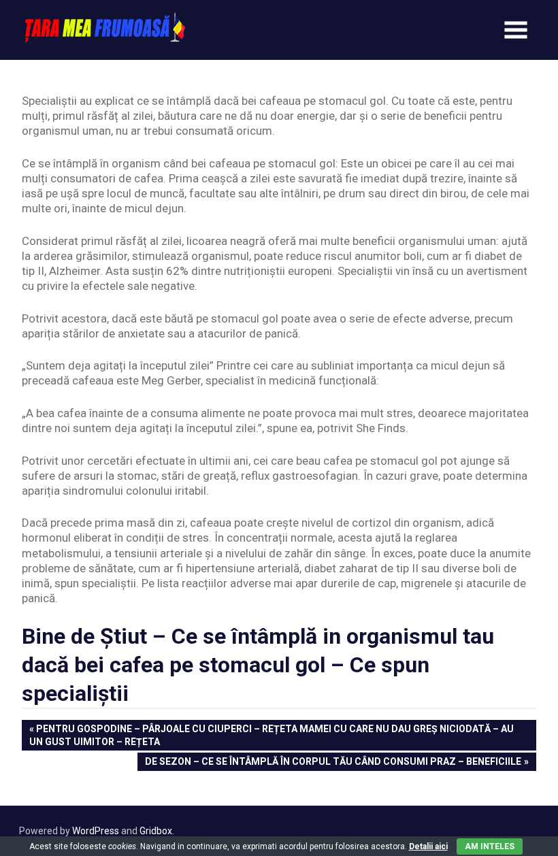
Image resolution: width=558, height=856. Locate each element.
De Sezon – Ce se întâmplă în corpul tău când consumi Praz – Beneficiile (332, 762)
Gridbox (156, 830)
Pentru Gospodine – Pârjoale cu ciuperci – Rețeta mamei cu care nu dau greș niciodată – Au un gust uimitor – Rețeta (271, 734)
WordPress (95, 830)
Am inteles (489, 846)
